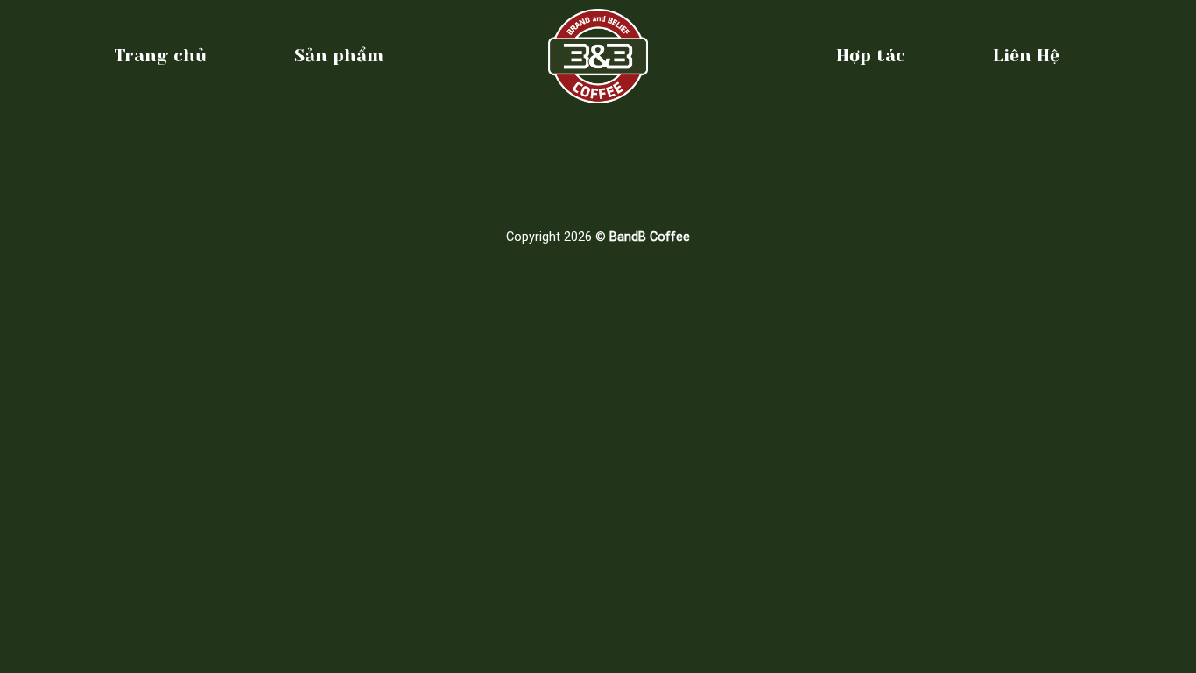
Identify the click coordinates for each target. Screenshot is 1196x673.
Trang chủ (160, 56)
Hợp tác (870, 56)
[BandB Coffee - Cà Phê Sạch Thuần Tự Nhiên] (598, 56)
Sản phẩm (338, 56)
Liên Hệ (1026, 56)
